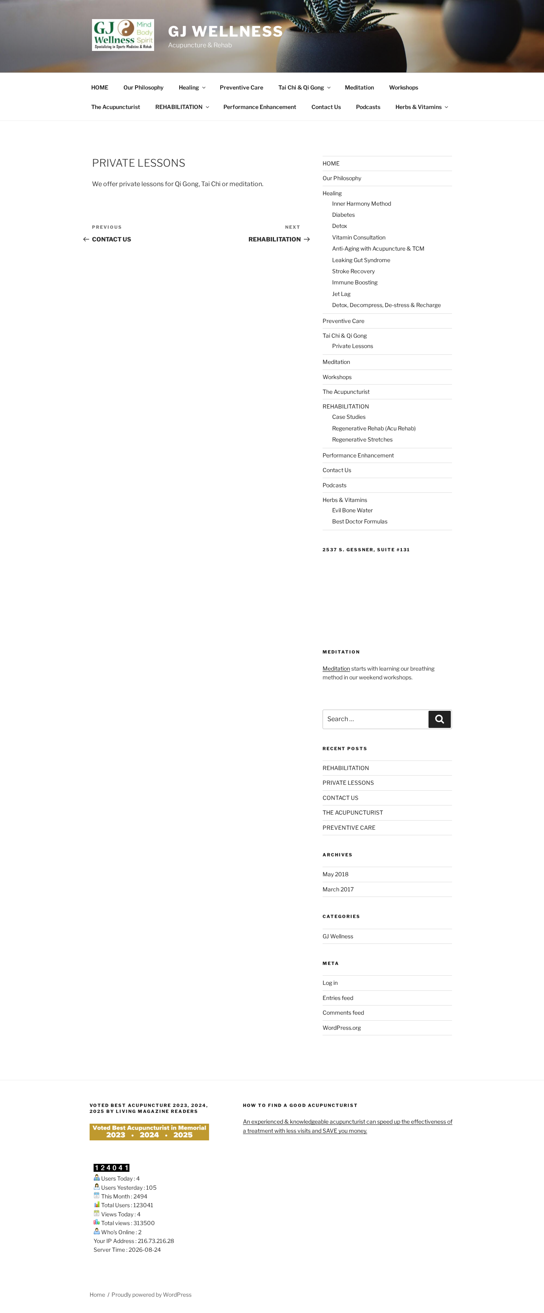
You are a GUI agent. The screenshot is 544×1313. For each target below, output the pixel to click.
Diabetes (343, 214)
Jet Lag (341, 293)
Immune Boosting (355, 282)
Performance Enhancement (259, 106)
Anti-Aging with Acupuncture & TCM (378, 248)
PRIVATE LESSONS (348, 782)
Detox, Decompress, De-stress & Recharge (386, 305)
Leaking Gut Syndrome (361, 260)
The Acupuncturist (115, 106)
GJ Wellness (226, 31)
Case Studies (349, 416)
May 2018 (335, 874)
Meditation (359, 87)
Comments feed (343, 1012)
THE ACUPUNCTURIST (353, 812)
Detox (339, 225)
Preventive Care (241, 87)
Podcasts (368, 106)
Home (97, 1294)
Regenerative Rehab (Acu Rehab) (374, 428)
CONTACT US (340, 797)
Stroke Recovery (353, 271)
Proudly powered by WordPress (152, 1294)
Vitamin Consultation (358, 237)
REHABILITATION (179, 106)
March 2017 (338, 889)
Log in (330, 982)
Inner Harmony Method (361, 203)
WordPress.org (342, 1027)
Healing (189, 87)
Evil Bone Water (352, 510)
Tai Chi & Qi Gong (301, 87)
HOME (99, 87)
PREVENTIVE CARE (349, 827)
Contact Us (326, 106)
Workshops (403, 87)
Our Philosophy (143, 87)
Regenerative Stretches (362, 439)
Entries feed (338, 997)
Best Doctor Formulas (359, 521)
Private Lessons (352, 345)
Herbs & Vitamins (418, 106)
